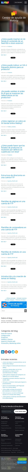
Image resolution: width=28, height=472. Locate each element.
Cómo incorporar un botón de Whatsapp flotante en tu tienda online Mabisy (13, 393)
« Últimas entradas (11, 298)
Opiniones (17, 445)
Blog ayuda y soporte (6, 443)
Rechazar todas (22, 462)
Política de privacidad (6, 450)
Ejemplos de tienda (19, 430)
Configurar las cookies (6, 468)
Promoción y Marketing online (11, 343)
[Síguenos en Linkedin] (2, 351)
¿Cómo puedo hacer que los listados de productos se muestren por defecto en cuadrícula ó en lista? (13, 148)
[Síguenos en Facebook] (9, 351)
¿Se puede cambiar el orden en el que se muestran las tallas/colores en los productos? (13, 94)
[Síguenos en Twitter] (13, 351)
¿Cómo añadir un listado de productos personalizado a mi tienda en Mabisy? (12, 390)
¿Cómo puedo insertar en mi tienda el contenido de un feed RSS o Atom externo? (13, 41)
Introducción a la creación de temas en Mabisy (13, 277)
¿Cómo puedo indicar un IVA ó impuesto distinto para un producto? (14, 67)
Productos (9, 46)
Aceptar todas (22, 459)
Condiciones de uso (5, 452)
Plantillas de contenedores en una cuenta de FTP (13, 228)
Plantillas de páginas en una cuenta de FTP (13, 202)
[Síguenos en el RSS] (16, 351)
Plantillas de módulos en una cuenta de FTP (13, 253)
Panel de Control (6, 333)
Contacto (3, 430)
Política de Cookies (11, 463)
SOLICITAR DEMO (18, 2)
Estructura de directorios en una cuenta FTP (13, 176)
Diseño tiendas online (20, 428)
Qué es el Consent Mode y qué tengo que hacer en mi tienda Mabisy (13, 386)
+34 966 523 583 (20, 452)
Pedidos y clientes (11, 126)
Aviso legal (15, 448)
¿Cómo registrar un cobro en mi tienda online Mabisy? (13, 122)
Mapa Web (13, 452)
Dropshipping (18, 425)
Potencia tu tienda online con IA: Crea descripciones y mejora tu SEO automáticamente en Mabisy (12, 371)
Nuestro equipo (18, 443)
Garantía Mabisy (5, 425)
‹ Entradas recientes (21, 298)
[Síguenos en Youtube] (6, 351)
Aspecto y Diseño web (12, 181)
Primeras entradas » (20, 300)
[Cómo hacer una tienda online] (4, 2)
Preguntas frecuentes (6, 428)
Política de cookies (16, 450)
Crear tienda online (20, 411)
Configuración (5, 335)
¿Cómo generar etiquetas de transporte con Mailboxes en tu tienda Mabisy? (14, 375)
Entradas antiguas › (10, 300)
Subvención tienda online (6, 445)
